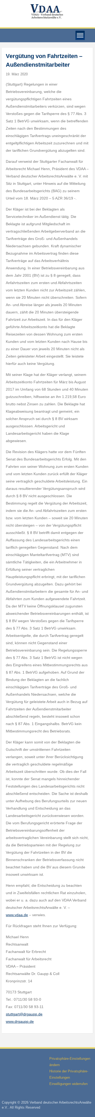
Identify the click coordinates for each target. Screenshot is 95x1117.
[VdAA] (47, 11)
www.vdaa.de (17, 915)
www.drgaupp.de (20, 1021)
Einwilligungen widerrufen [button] (68, 1084)
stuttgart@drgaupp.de (24, 1014)
